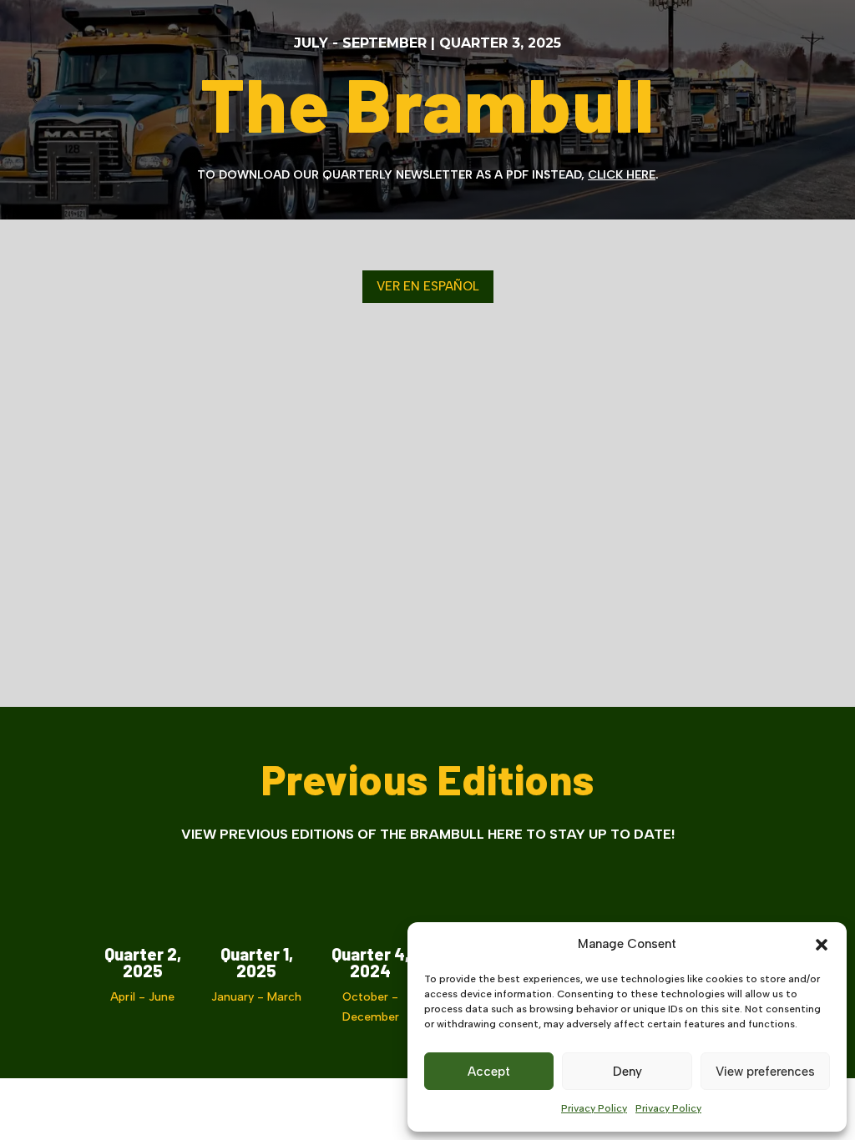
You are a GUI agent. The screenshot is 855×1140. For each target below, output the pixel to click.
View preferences (765, 1071)
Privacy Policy (594, 1108)
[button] (821, 944)
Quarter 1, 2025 (256, 962)
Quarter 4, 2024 (370, 962)
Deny (627, 1071)
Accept (489, 1071)
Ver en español (428, 286)
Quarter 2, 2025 (142, 962)
